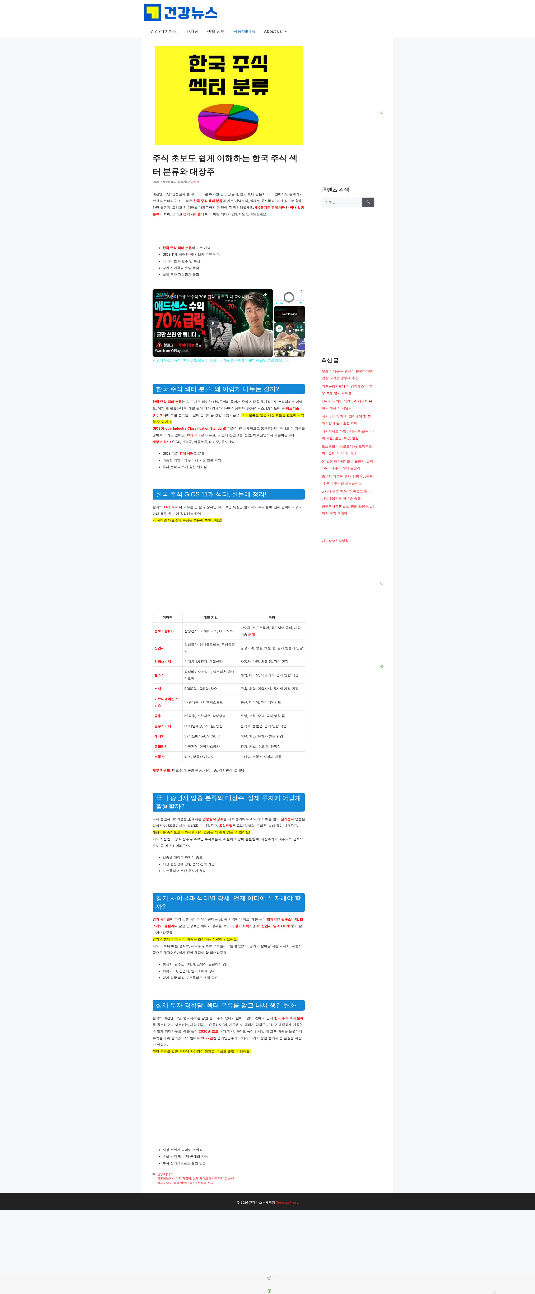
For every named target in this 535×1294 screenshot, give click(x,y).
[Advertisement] (267, 1236)
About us (273, 31)
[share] (265, 294)
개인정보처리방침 (335, 541)
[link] (159, 296)
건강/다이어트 (163, 31)
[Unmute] (281, 303)
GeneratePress (287, 1202)
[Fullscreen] (301, 303)
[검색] (368, 202)
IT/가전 (192, 31)
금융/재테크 (244, 31)
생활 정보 (216, 31)
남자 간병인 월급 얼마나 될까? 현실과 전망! (185, 1182)
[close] (269, 1278)
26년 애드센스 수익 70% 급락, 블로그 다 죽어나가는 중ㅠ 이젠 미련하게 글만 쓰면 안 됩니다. (212, 296)
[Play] (276, 303)
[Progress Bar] (289, 300)
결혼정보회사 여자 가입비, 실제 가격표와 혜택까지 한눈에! (195, 1178)
